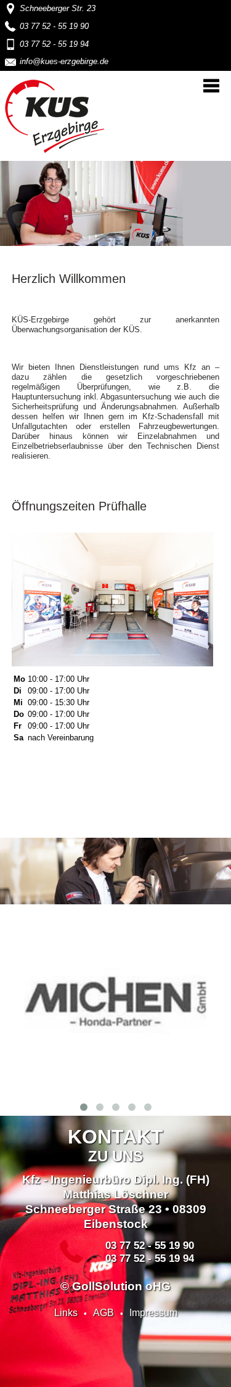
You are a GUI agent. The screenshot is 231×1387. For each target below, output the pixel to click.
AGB (103, 1312)
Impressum (153, 1312)
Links (66, 1312)
